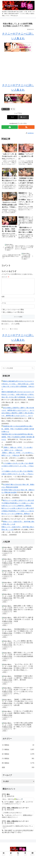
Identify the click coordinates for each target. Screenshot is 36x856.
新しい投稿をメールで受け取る (13, 312)
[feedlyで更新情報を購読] (9, 127)
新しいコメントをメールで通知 (13, 309)
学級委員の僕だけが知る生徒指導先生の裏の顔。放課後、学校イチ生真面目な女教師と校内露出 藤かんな (17, 436)
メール (3, 303)
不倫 (13, 109)
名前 (2, 296)
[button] (23, 117)
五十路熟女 (6, 109)
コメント (5, 277)
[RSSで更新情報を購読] (26, 127)
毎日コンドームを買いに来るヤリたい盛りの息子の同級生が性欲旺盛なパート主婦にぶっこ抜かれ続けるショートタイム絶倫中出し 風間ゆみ (17, 511)
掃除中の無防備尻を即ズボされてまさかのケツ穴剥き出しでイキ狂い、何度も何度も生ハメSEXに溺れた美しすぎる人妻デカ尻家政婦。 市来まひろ (17, 394)
